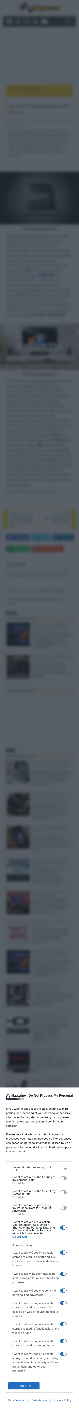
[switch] (63, 1178)
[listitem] (39, 1168)
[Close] (71, 1096)
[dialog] (39, 1248)
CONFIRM (23, 1385)
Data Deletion (16, 1400)
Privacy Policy (62, 1400)
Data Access (39, 1400)
